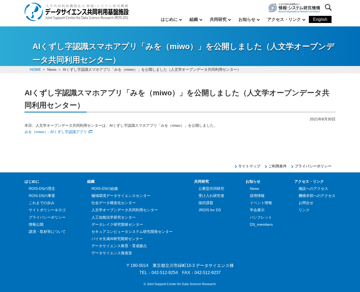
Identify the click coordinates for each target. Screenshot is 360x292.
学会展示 (257, 210)
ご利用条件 (277, 166)
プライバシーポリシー (313, 166)
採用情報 (257, 196)
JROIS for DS (209, 210)
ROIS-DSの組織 (104, 188)
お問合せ (306, 203)
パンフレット (261, 217)
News (254, 188)
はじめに (169, 19)
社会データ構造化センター (113, 203)
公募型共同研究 (211, 188)
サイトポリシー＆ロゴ (47, 210)
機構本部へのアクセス (317, 196)
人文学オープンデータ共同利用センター (124, 210)
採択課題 (205, 203)
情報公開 (36, 224)
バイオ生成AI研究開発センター (117, 239)
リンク (304, 210)
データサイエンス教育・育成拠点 (119, 246)
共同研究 (218, 19)
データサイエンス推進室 (111, 253)
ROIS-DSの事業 (42, 196)
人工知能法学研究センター (113, 217)
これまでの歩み (42, 203)
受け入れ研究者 (211, 196)
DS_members (261, 224)
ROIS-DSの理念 (42, 188)
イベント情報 (261, 203)
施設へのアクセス (313, 188)
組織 (193, 19)
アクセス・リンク (284, 19)
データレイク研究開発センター (117, 224)
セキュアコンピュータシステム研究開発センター (132, 231)
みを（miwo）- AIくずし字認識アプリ (56, 132)
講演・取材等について (47, 231)
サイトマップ (249, 166)
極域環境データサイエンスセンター (120, 196)
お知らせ (247, 19)
